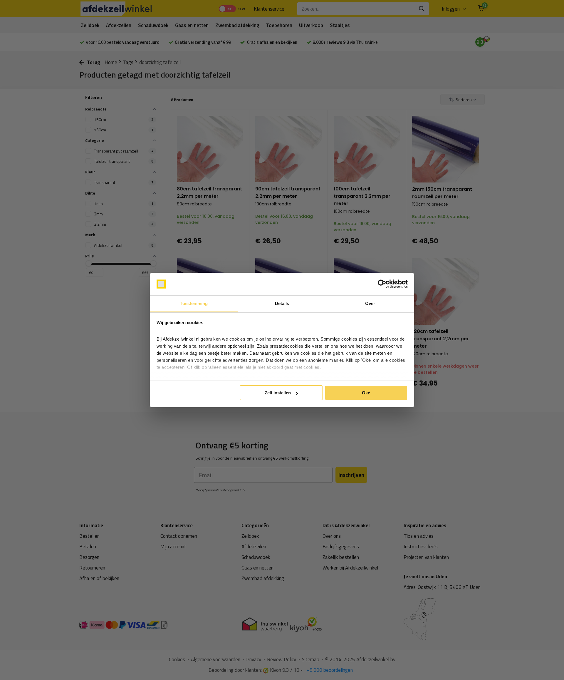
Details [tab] (282, 303)
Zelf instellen (278, 392)
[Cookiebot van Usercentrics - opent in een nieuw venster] (382, 284)
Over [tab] (370, 303)
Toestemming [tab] (194, 303)
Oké (366, 392)
